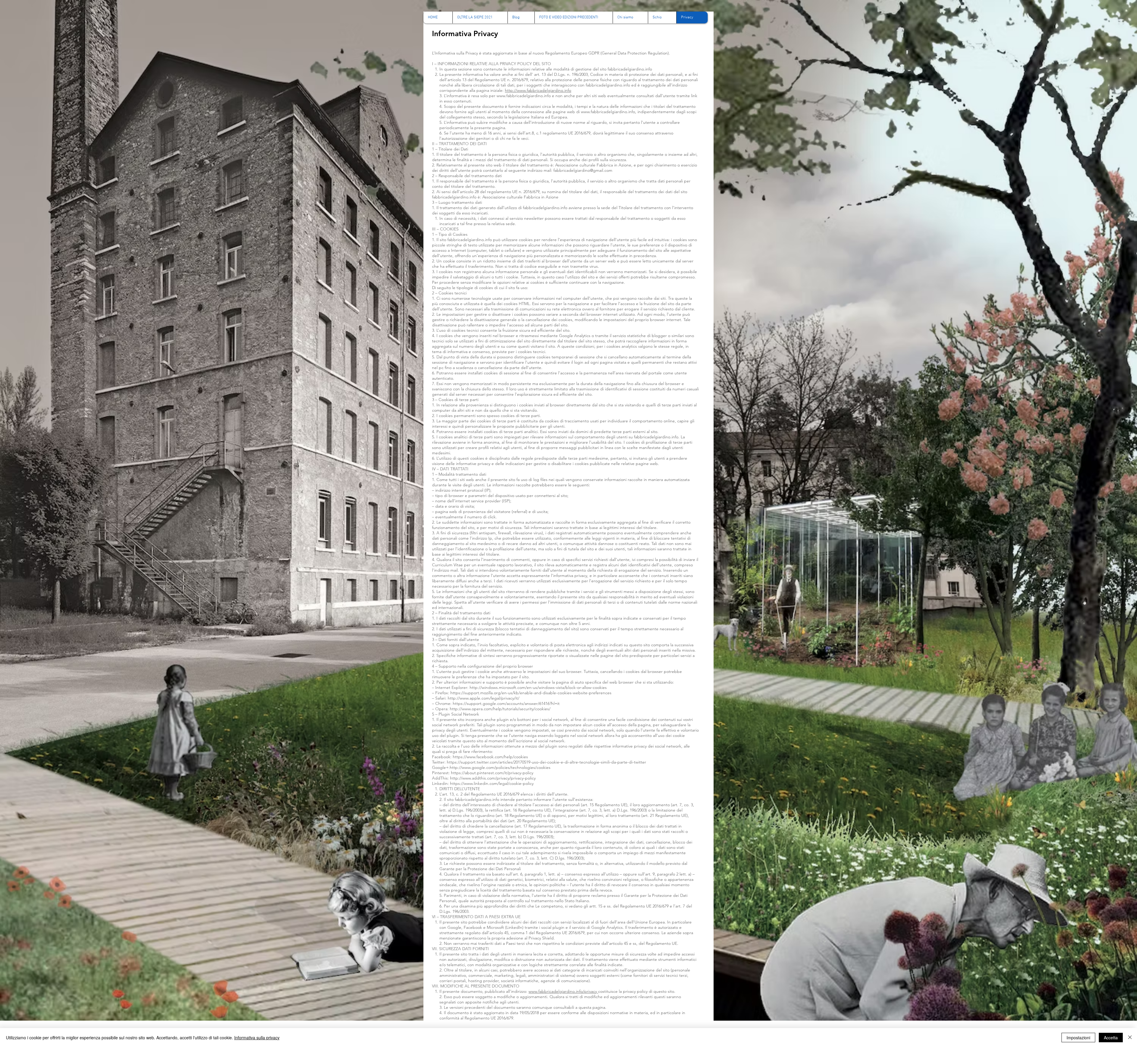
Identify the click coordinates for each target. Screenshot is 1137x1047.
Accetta (1111, 1037)
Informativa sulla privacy (257, 1037)
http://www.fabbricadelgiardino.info (538, 90)
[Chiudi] (1129, 1037)
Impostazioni (1078, 1037)
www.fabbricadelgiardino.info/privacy (563, 991)
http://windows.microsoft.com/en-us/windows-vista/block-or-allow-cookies (538, 687)
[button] (573, 17)
